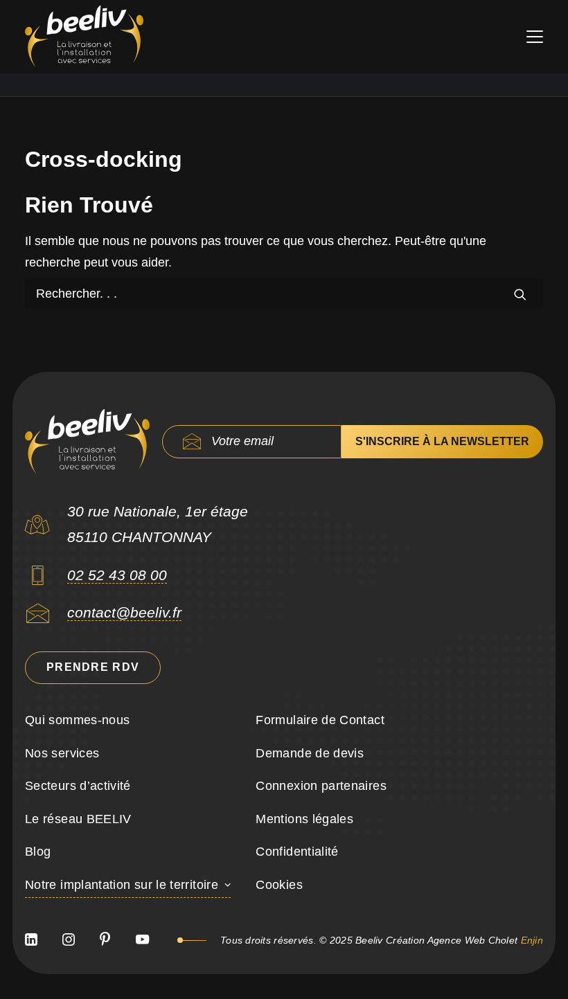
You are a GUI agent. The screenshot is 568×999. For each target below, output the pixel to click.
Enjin (532, 940)
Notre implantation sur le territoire (121, 885)
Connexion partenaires (321, 786)
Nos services (62, 753)
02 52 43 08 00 (117, 575)
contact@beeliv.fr (124, 612)
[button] (535, 36)
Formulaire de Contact (320, 720)
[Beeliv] (84, 37)
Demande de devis (310, 753)
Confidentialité (297, 851)
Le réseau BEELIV (78, 819)
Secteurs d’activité (78, 786)
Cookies (279, 885)
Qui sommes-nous (77, 720)
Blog (38, 851)
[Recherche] (284, 294)
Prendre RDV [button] (92, 667)
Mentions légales (304, 819)
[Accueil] (87, 442)
